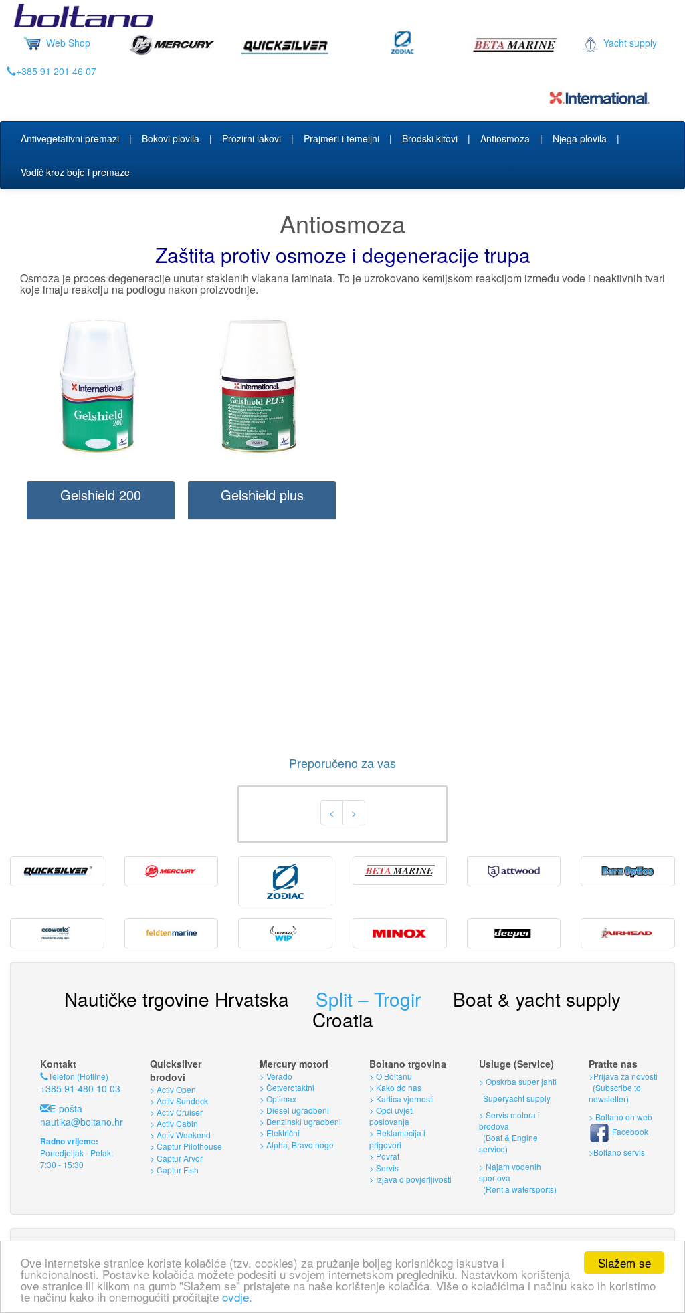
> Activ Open (173, 1089)
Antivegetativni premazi (70, 138)
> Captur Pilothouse (186, 1146)
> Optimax (278, 1098)
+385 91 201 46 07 (56, 71)
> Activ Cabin (174, 1123)
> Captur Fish (174, 1169)
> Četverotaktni (287, 1087)
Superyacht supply (516, 1098)
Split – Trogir (368, 998)
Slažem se (624, 1262)
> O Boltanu (390, 1076)
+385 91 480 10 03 (80, 1088)
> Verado (276, 1076)
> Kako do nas (395, 1087)
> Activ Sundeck (179, 1100)
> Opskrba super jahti (518, 1081)
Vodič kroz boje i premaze (75, 172)
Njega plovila (580, 138)
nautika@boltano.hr (81, 1121)
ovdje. (237, 1296)
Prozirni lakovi (251, 138)
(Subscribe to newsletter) (615, 1093)
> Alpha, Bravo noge (297, 1144)
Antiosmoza (505, 138)
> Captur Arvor (176, 1158)
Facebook (629, 1131)
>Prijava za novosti (623, 1076)
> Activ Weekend (180, 1134)
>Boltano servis (617, 1152)
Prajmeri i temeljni (341, 138)
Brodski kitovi (430, 138)
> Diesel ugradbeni (294, 1110)
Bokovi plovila (170, 138)
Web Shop (66, 42)
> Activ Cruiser (176, 1112)
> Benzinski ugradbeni (300, 1121)
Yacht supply (629, 42)
